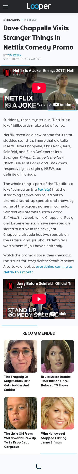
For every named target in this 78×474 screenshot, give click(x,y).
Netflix (30, 19)
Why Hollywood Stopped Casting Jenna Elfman (53, 438)
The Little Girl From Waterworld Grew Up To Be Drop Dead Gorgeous (20, 440)
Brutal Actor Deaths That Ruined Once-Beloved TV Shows (56, 381)
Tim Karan (14, 55)
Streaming (11, 19)
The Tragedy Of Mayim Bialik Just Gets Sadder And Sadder (17, 383)
